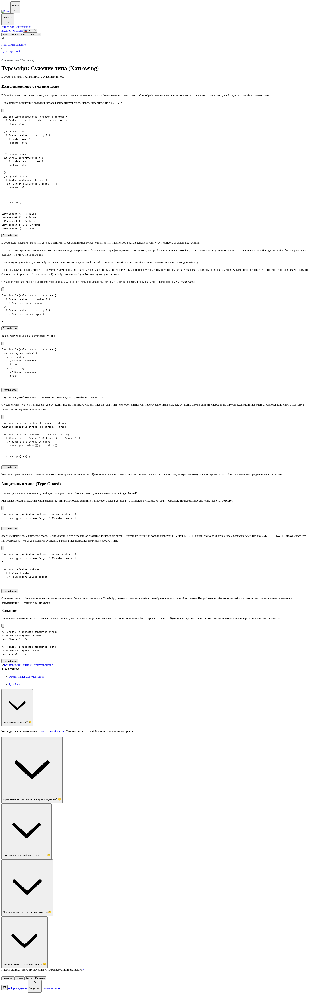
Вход (4, 30)
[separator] (155, 973)
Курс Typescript (10, 51)
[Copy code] (2, 110)
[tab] (5, 34)
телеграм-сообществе (51, 731)
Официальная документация (26, 676)
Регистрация (15, 30)
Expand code (10, 235)
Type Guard (15, 684)
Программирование (13, 44)
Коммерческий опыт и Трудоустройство (28, 664)
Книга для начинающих (16, 26)
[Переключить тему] (34, 31)
